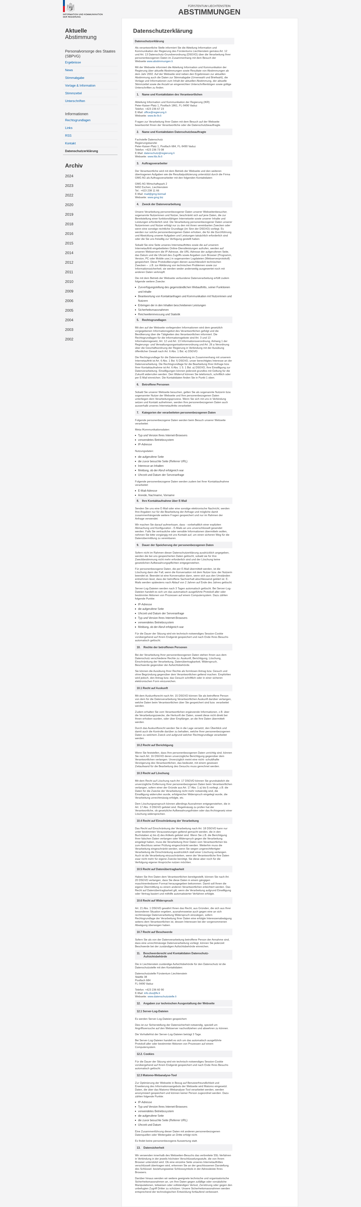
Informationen (76, 114)
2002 (69, 339)
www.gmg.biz (155, 197)
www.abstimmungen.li (160, 61)
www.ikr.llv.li (154, 115)
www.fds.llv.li (155, 156)
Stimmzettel (73, 93)
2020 (69, 205)
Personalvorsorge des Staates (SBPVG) (90, 53)
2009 (69, 291)
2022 (69, 195)
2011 (69, 272)
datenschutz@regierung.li (159, 153)
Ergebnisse (73, 62)
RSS (68, 135)
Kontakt (70, 143)
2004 (69, 320)
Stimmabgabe (74, 78)
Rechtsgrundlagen (77, 120)
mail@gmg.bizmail (155, 193)
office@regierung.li (155, 112)
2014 (69, 253)
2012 (69, 262)
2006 (69, 301)
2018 (69, 224)
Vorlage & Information (80, 85)
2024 (69, 176)
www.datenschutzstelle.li (162, 996)
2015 (69, 243)
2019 (69, 214)
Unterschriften (75, 101)
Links (69, 128)
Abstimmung (81, 33)
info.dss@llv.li (152, 993)
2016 (69, 234)
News (69, 70)
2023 (69, 186)
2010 (69, 281)
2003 (69, 329)
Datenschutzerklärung (81, 151)
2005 (69, 310)
